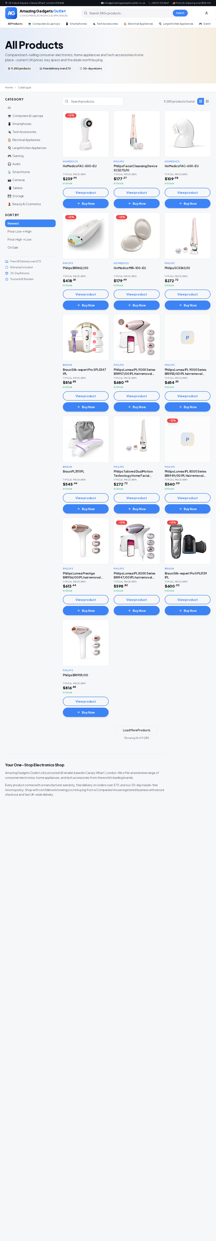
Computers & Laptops (44, 23)
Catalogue (24, 87)
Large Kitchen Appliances (176, 23)
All (9, 108)
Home (9, 87)
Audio (14, 164)
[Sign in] (206, 13)
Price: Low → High (19, 231)
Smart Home (19, 172)
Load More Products (136, 730)
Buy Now (88, 203)
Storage (16, 196)
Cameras (16, 180)
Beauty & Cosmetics (24, 204)
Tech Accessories (105, 23)
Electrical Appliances (138, 23)
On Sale (13, 247)
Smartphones (76, 23)
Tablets (15, 188)
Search (180, 13)
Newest (13, 223)
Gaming (206, 23)
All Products (15, 23)
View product (86, 192)
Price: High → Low (19, 239)
